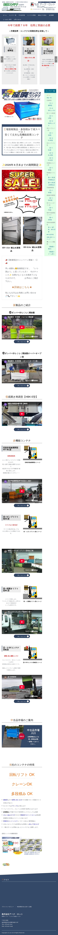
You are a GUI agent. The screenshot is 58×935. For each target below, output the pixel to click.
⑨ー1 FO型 (51, 209)
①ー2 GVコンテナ (51, 109)
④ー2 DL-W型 (51, 154)
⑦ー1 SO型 (51, 191)
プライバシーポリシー (8, 906)
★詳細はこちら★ (22, 287)
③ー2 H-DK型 (51, 139)
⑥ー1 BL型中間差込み (51, 178)
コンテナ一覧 (12, 15)
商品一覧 (49, 97)
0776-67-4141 (8, 924)
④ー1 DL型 (51, 149)
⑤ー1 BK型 (51, 169)
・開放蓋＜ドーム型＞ (51, 253)
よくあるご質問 (7, 19)
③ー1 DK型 (51, 134)
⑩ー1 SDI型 (51, 219)
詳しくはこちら (10, 59)
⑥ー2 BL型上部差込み (51, 184)
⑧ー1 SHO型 (51, 199)
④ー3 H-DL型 (51, 159)
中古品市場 (22, 15)
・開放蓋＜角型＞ (51, 248)
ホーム (5, 15)
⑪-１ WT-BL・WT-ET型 (51, 229)
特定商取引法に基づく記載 (24, 906)
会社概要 (51, 15)
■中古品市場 (50, 234)
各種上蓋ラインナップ (51, 238)
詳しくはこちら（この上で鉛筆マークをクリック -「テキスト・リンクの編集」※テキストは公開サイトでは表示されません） (22, 736)
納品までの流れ (42, 15)
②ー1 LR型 (51, 117)
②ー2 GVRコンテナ (51, 123)
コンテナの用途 (31, 15)
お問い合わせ (17, 19)
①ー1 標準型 (51, 104)
